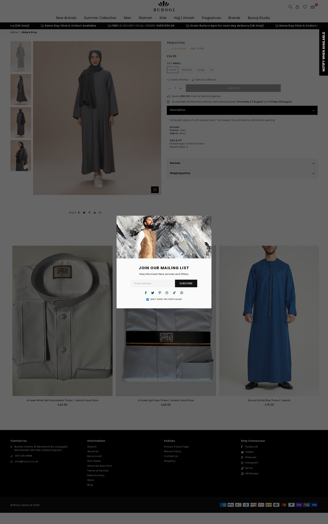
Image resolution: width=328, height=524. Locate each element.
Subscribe (186, 283)
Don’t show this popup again (166, 299)
